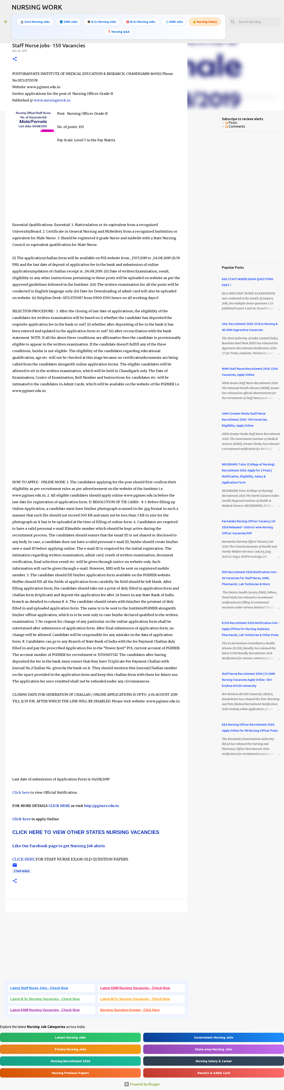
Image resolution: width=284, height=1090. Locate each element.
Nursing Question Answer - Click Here (130, 1010)
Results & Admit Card (214, 1073)
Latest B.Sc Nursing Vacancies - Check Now (45, 999)
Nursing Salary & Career (214, 1061)
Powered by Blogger (144, 1084)
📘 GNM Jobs (68, 21)
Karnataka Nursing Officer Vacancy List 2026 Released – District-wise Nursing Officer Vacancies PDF (248, 527)
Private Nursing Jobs (70, 1049)
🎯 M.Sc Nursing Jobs (140, 21)
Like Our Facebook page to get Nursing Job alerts (58, 845)
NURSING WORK (37, 7)
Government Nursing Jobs (213, 1037)
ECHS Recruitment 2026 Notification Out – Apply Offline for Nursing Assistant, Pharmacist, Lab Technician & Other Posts (250, 629)
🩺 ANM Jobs (174, 21)
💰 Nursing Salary (205, 21)
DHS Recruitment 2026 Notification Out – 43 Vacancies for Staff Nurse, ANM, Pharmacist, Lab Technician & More (250, 578)
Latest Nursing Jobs (70, 1037)
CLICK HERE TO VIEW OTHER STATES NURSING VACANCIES (85, 832)
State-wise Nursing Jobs (213, 1049)
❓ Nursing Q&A (118, 31)
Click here (21, 792)
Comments (236, 126)
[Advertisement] (96, 186)
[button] (14, 59)
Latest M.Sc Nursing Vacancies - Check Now (135, 999)
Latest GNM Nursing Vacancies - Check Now (135, 988)
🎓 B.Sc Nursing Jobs (101, 21)
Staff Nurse (22, 871)
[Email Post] (14, 866)
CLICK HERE (59, 806)
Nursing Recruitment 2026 (70, 1061)
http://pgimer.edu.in (101, 806)
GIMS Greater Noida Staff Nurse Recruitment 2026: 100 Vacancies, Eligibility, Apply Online (245, 419)
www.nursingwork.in (52, 100)
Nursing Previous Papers (70, 1073)
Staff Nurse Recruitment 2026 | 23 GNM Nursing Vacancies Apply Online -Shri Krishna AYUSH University (248, 679)
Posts (232, 123)
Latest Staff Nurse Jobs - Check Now (39, 988)
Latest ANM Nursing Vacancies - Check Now (45, 1010)
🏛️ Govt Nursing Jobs (35, 21)
